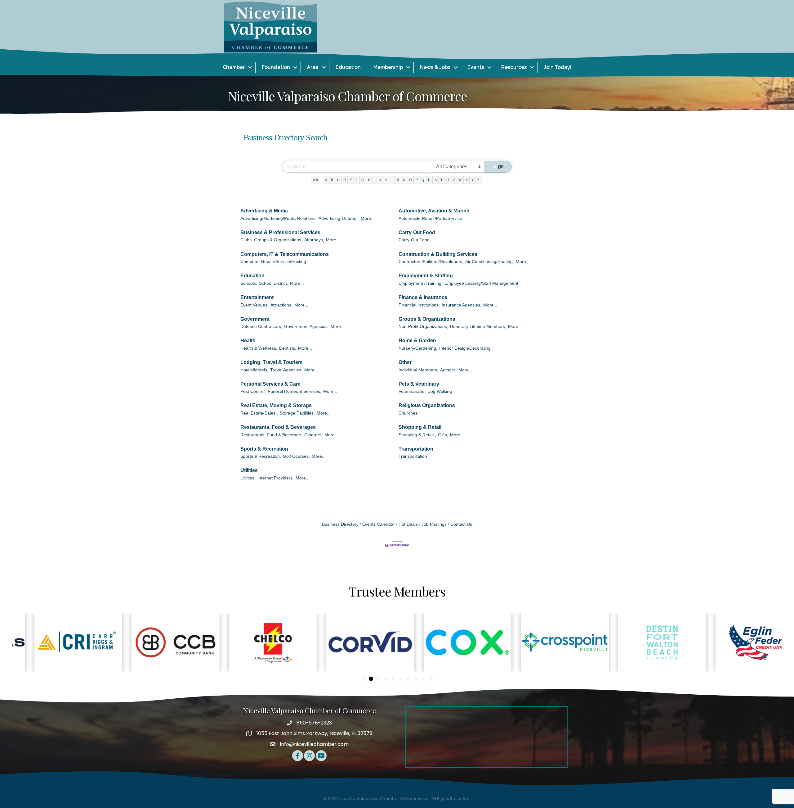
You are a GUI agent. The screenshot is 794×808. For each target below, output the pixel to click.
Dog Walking (439, 391)
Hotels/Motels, (254, 370)
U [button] (447, 180)
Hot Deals (408, 524)
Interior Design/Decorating (465, 348)
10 (430, 679)
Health (248, 340)
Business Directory (340, 524)
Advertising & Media (264, 210)
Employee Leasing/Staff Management (481, 283)
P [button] (417, 180)
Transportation (416, 449)
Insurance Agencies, (461, 305)
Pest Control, (253, 391)
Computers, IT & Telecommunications (284, 254)
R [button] (429, 180)
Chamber (234, 67)
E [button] (351, 180)
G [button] (362, 180)
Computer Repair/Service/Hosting (273, 261)
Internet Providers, (275, 478)
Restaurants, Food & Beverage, (271, 435)
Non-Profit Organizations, (423, 326)
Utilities (249, 470)
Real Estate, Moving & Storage (276, 405)
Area (313, 67)
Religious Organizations (427, 405)
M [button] (397, 180)
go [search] (501, 166)
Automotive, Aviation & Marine (434, 210)
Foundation (276, 67)
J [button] (380, 180)
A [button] (326, 180)
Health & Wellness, (258, 348)
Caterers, (313, 435)
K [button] (386, 180)
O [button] (410, 180)
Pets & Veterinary (419, 384)
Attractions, (281, 305)
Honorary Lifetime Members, (478, 326)
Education (348, 67)
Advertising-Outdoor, (339, 218)
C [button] (338, 180)
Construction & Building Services (438, 254)
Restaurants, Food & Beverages (278, 427)
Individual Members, (418, 370)
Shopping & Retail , (417, 435)
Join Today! (557, 67)
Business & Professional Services (280, 232)
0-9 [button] (315, 180)
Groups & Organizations (427, 319)
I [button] (374, 180)
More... (368, 218)
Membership (388, 67)
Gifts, (443, 435)
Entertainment (257, 297)
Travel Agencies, (286, 370)
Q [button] (423, 180)
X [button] (467, 180)
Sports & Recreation (264, 449)
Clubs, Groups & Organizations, (271, 240)
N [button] (404, 180)
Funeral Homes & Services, (294, 391)
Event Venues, (254, 305)
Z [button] (478, 180)
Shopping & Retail (420, 427)
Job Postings (434, 524)
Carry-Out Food (417, 232)
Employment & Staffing (426, 275)
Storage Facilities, (297, 413)
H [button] (369, 180)
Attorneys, (314, 240)
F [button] (356, 180)
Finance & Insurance (423, 297)
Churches (408, 413)
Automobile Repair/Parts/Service (430, 218)
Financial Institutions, (419, 305)
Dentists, (287, 348)
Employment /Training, (421, 283)
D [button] (344, 180)
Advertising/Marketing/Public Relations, (278, 218)
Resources (514, 67)
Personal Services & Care (270, 384)
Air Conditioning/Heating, (489, 261)
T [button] (441, 180)
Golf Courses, (296, 456)
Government (255, 319)
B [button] (332, 180)
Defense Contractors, (261, 326)
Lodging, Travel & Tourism (271, 362)
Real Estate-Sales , (259, 413)
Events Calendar (378, 524)
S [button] (436, 180)
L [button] (391, 180)
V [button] (454, 180)
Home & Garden (417, 340)
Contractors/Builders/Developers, (431, 261)
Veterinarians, (412, 391)
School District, (273, 283)
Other (405, 362)
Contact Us (461, 524)
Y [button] (472, 180)
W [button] (460, 180)
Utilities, (248, 478)
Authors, (448, 370)
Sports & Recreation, (260, 456)
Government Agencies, (306, 326)
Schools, (248, 283)
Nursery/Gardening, (418, 348)
